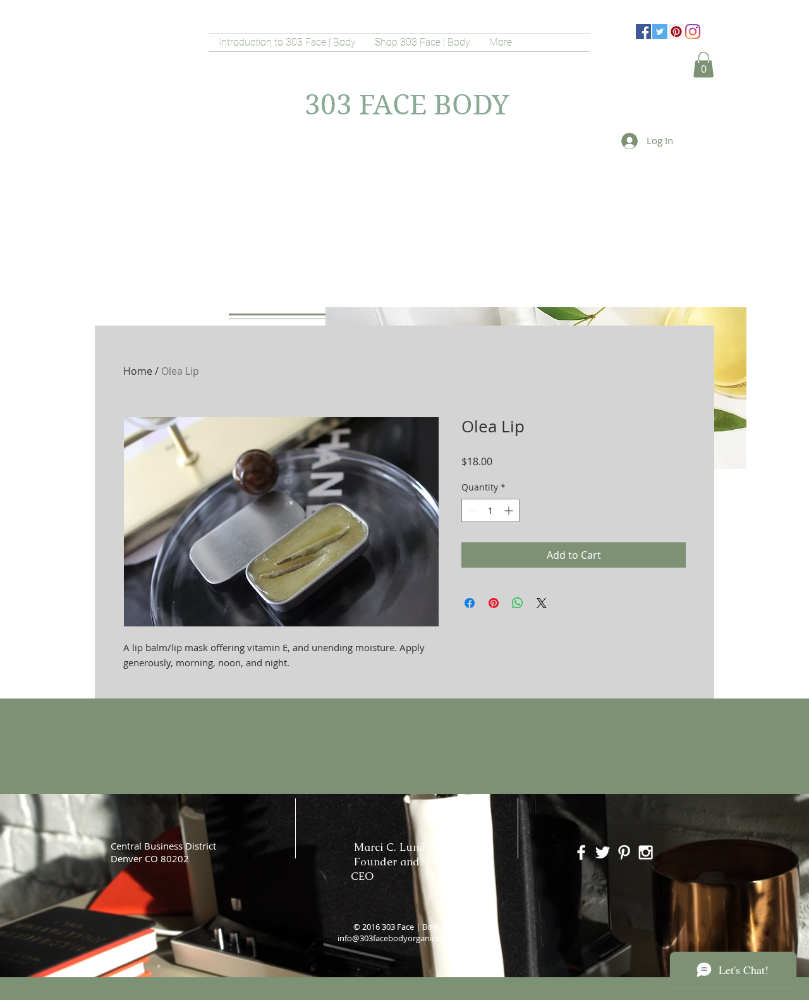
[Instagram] (692, 31)
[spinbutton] (490, 510)
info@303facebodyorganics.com (398, 938)
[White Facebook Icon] (581, 852)
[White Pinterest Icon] (624, 852)
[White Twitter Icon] (602, 852)
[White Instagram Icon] (645, 852)
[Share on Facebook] (469, 603)
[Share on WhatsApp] (517, 603)
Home (137, 371)
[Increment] (510, 510)
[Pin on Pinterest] (493, 603)
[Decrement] (471, 510)
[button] (703, 65)
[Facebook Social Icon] (643, 31)
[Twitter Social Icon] (659, 31)
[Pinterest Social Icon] (676, 31)
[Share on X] (541, 603)
